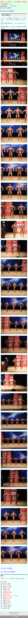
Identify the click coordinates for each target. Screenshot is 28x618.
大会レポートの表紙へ (5, 7)
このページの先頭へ (15, 616)
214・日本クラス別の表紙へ (7, 11)
